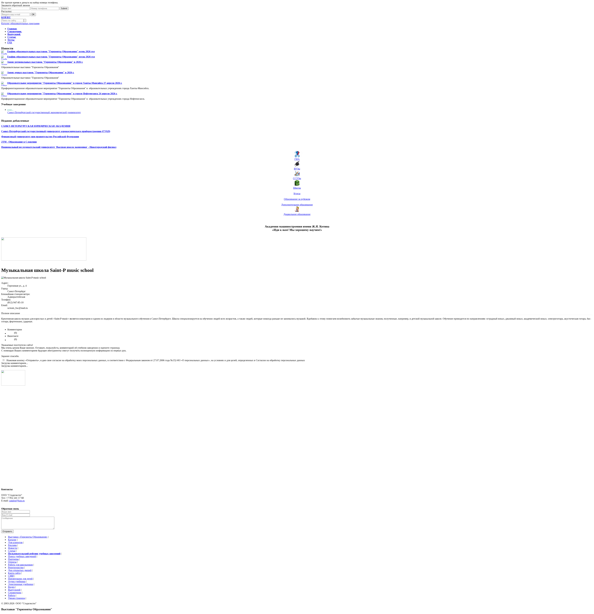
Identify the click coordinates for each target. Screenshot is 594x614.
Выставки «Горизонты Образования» (27, 537)
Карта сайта (14, 573)
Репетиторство (16, 567)
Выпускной (14, 589)
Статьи (11, 550)
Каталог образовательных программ (20, 23)
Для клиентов (15, 542)
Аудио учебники (17, 581)
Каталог (12, 539)
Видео (11, 587)
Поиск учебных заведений (22, 556)
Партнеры (13, 559)
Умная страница (16, 598)
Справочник (14, 592)
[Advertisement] (13, 438)
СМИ (11, 576)
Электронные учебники (20, 584)
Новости (12, 548)
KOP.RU (6, 17)
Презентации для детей (20, 578)
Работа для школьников (20, 564)
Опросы (12, 562)
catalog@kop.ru (17, 500)
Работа (11, 595)
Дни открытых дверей (20, 570)
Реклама (12, 545)
